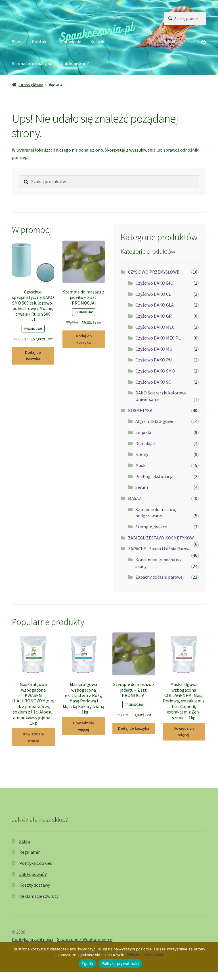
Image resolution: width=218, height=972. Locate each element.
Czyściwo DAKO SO (153, 382)
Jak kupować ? (75, 63)
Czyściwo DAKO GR (153, 316)
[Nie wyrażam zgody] (211, 957)
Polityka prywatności (32, 939)
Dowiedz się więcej (33, 737)
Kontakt (40, 41)
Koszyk (97, 41)
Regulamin (30, 852)
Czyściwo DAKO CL (153, 294)
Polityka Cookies (35, 863)
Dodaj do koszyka (33, 355)
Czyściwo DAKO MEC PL (158, 338)
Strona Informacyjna (32, 63)
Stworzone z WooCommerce (84, 939)
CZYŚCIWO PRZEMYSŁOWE (153, 272)
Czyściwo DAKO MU (153, 349)
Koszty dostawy (34, 885)
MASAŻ (134, 498)
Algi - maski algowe (154, 421)
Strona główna (30, 84)
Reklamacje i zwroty (38, 896)
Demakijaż (145, 443)
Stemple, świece (151, 527)
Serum (141, 487)
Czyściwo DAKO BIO (154, 283)
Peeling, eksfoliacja (154, 476)
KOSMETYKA (140, 410)
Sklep (17, 41)
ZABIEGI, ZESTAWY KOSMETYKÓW (161, 538)
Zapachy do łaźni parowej (159, 577)
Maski (140, 465)
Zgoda (87, 963)
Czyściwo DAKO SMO (155, 371)
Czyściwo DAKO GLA (154, 305)
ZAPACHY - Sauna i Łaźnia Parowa (160, 548)
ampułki (143, 432)
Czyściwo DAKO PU (153, 360)
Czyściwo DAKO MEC (155, 327)
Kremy (141, 454)
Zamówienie (69, 41)
